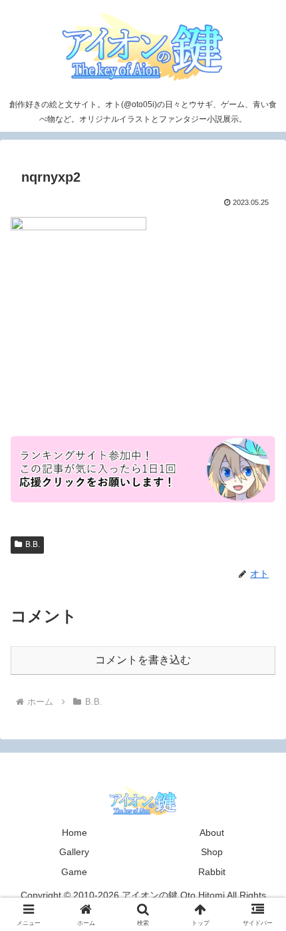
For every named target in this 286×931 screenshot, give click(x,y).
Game (74, 871)
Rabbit (211, 871)
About (212, 832)
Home (74, 832)
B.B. (32, 544)
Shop (212, 851)
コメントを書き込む (143, 659)
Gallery (74, 851)
